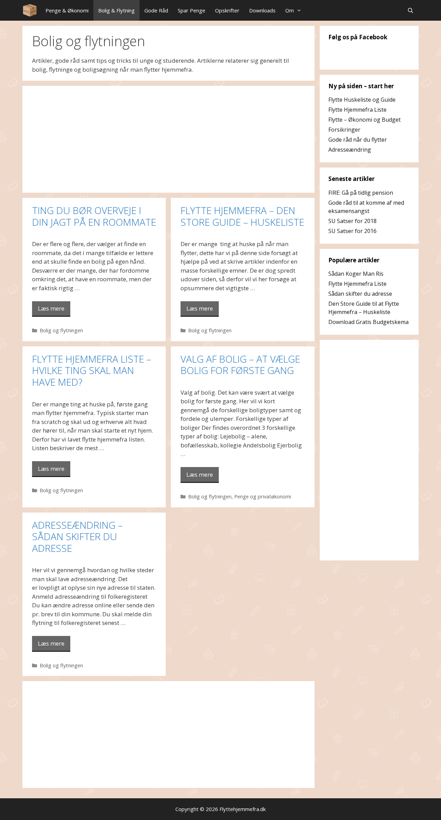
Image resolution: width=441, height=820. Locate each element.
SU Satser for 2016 (352, 231)
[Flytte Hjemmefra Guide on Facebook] (336, 58)
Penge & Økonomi (67, 10)
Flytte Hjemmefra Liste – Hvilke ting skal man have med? (91, 370)
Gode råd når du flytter (357, 139)
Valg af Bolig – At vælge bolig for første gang (240, 364)
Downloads (262, 10)
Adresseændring (349, 149)
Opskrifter (227, 10)
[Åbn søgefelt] (410, 10)
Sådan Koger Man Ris (355, 273)
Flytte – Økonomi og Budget (364, 119)
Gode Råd (156, 10)
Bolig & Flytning (116, 10)
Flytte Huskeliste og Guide (362, 99)
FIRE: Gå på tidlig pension (360, 192)
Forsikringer (344, 129)
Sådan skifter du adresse (360, 293)
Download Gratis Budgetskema (368, 322)
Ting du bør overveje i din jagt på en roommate (94, 216)
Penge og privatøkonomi (262, 496)
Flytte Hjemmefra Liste (357, 109)
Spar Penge (191, 10)
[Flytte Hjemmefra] (30, 10)
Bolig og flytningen (61, 330)
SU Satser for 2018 (352, 221)
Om (289, 10)
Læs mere (51, 308)
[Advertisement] (168, 139)
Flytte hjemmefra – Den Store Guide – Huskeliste (242, 216)
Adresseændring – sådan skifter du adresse (77, 536)
